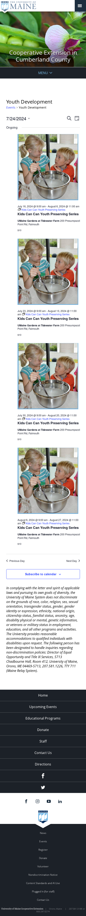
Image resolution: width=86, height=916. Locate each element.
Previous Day (17, 561)
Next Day (71, 561)
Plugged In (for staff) (43, 891)
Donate (43, 729)
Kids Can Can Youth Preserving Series (48, 214)
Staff (43, 741)
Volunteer (43, 866)
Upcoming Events (43, 706)
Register (43, 849)
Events (10, 107)
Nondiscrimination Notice (43, 875)
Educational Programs (43, 718)
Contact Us (43, 752)
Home (43, 695)
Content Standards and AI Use (43, 883)
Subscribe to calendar (40, 574)
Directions (43, 764)
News (43, 833)
